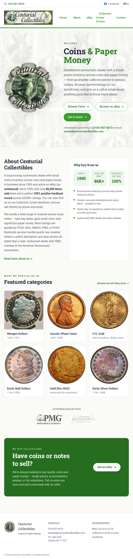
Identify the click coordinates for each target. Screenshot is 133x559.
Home (63, 17)
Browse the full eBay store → (113, 283)
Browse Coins (78, 106)
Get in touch (77, 117)
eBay (89, 17)
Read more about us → (18, 258)
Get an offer (106, 467)
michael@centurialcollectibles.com (84, 131)
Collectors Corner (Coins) (104, 17)
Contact (121, 17)
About (77, 17)
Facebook (113, 3)
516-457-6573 (16, 3)
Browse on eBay (112, 106)
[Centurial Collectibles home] (28, 18)
